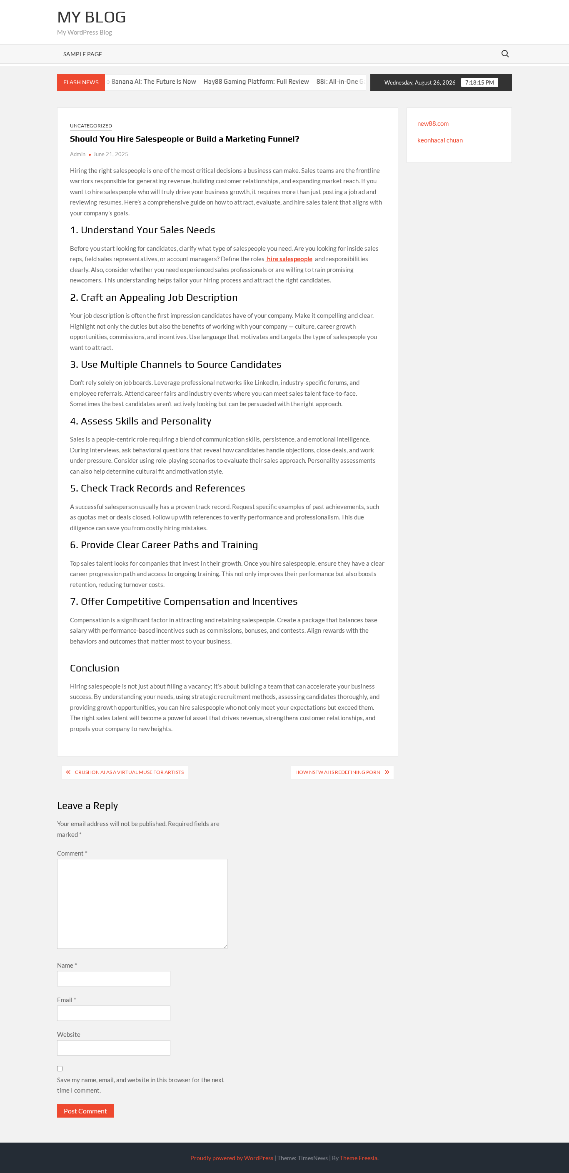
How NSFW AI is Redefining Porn (337, 772)
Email (66, 999)
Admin (77, 154)
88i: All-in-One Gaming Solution (345, 81)
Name (67, 965)
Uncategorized (91, 125)
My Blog (91, 16)
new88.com (433, 123)
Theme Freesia (358, 1157)
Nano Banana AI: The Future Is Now (128, 81)
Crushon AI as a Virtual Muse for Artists (129, 772)
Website (68, 1034)
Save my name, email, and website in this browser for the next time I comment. (140, 1085)
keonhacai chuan (440, 140)
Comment (72, 853)
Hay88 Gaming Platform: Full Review (239, 81)
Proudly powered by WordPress (231, 1157)
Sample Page (82, 53)
